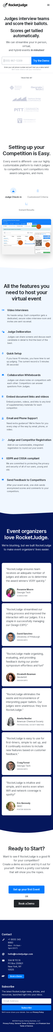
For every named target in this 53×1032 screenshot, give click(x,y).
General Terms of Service (25, 1023)
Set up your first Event (26, 889)
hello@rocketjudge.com (20, 954)
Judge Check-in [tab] (13, 197)
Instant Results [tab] (26, 210)
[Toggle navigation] (48, 5)
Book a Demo (26, 903)
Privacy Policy (38, 1012)
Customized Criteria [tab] (37, 197)
